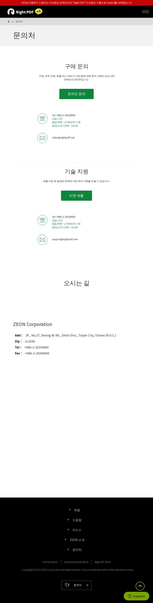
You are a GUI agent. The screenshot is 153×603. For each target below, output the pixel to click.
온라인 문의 (76, 93)
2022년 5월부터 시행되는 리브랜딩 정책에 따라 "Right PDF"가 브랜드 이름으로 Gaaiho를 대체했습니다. (76, 2)
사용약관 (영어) (50, 561)
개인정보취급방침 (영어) (76, 561)
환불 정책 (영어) (103, 561)
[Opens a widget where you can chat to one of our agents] (136, 596)
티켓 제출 (76, 195)
